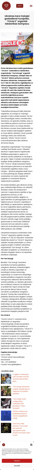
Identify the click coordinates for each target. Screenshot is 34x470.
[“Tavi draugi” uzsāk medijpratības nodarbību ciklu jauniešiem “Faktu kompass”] (6, 403)
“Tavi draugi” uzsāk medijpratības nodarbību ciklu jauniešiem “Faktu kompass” (19, 403)
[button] (31, 445)
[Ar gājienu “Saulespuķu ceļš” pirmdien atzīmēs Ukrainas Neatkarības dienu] (6, 379)
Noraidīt (17, 466)
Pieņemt (17, 461)
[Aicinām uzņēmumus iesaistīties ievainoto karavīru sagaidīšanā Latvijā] (6, 416)
